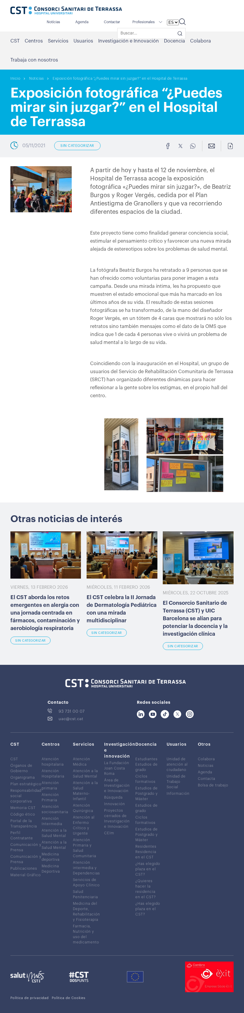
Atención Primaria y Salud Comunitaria (84, 848)
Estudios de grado (146, 767)
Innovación (114, 804)
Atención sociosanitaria (55, 809)
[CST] (66, 11)
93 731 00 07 (72, 711)
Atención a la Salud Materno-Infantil (85, 791)
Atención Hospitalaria (53, 773)
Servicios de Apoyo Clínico (86, 882)
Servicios (58, 41)
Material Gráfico (25, 875)
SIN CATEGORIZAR (77, 145)
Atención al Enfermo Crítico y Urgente (84, 825)
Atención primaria (50, 785)
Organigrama (22, 777)
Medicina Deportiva (51, 868)
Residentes (146, 846)
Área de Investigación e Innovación (117, 785)
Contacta (206, 778)
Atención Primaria (50, 797)
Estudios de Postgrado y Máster (146, 793)
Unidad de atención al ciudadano (177, 764)
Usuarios (83, 41)
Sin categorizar (30, 640)
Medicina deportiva (51, 856)
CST (15, 41)
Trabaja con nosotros (34, 60)
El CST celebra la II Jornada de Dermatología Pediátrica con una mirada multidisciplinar (122, 609)
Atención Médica (81, 761)
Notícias (53, 22)
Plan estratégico (25, 784)
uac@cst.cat (71, 719)
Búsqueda (113, 797)
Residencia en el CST (145, 854)
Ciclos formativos (145, 779)
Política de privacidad (29, 998)
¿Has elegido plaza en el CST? (147, 869)
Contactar (112, 22)
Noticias (36, 78)
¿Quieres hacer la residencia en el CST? (145, 889)
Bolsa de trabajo (213, 785)
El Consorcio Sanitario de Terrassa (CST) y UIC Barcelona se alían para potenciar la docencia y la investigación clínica (195, 618)
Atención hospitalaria (53, 761)
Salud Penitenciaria (85, 894)
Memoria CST (23, 808)
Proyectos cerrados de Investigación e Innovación (117, 818)
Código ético (22, 814)
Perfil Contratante (21, 835)
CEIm (109, 833)
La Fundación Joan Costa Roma (116, 768)
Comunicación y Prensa (25, 847)
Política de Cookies (68, 998)
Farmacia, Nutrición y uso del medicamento (86, 934)
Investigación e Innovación (128, 41)
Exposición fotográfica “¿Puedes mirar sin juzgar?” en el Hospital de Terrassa (120, 78)
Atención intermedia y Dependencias (86, 868)
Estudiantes (146, 759)
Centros (34, 41)
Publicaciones (23, 868)
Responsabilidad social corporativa (25, 796)
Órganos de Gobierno (21, 768)
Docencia (174, 41)
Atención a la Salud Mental (54, 833)
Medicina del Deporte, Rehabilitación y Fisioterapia (86, 911)
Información (178, 793)
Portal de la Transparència (23, 823)
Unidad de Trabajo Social (176, 782)
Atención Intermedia (52, 821)
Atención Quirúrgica (83, 808)
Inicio (15, 78)
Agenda (81, 22)
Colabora (200, 41)
